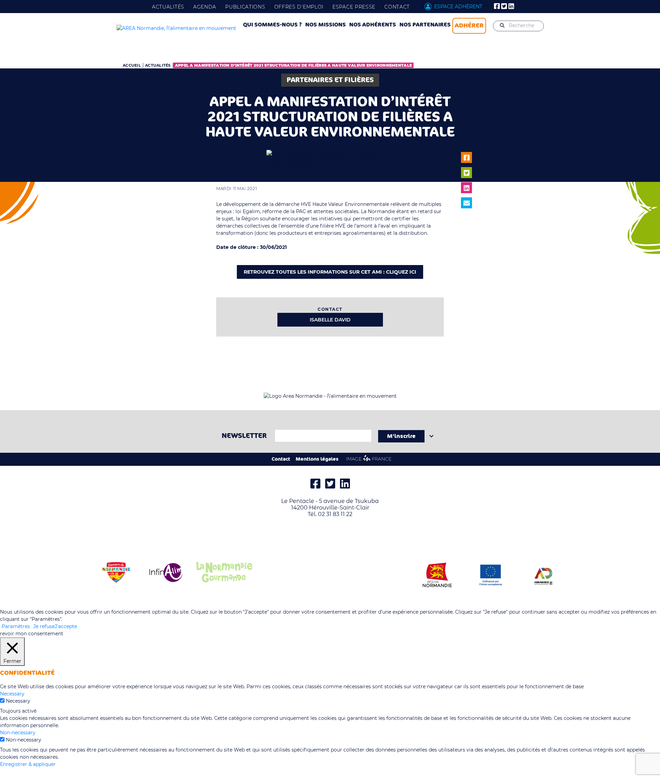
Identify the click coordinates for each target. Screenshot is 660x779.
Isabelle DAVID (330, 320)
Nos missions (325, 24)
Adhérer (469, 25)
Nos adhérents (372, 24)
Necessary (18, 701)
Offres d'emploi (299, 7)
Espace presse (353, 7)
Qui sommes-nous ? (272, 24)
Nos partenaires (425, 24)
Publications (245, 7)
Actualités (168, 7)
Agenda (204, 7)
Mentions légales (317, 459)
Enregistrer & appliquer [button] (28, 764)
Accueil (132, 65)
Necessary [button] (12, 694)
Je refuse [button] (44, 626)
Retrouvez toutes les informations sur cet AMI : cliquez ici (330, 272)
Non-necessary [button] (17, 732)
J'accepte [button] (66, 626)
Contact (397, 7)
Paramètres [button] (16, 626)
